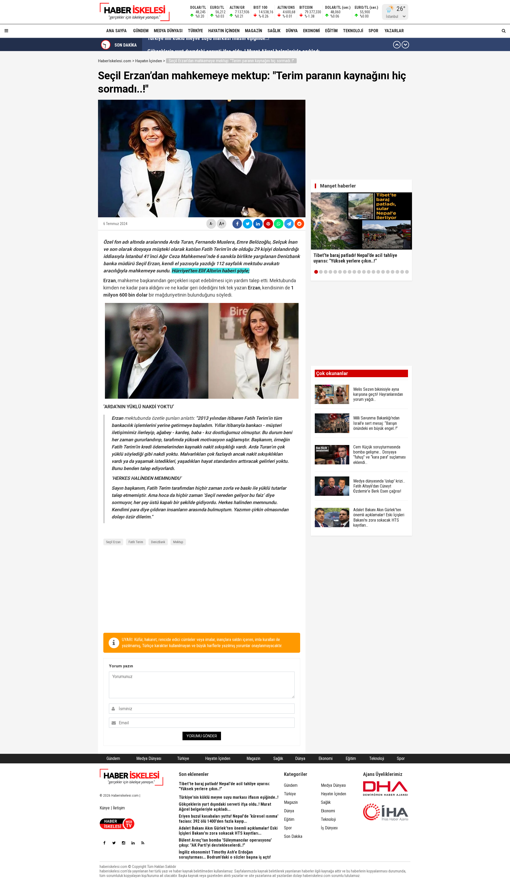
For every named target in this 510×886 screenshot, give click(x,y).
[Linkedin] (133, 843)
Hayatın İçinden (224, 30)
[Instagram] (123, 843)
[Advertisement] (73, 136)
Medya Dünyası (168, 30)
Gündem (140, 30)
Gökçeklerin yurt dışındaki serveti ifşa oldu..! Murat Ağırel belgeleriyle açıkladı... (235, 44)
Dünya (292, 30)
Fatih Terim (136, 542)
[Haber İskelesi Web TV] (117, 827)
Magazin (253, 30)
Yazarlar (394, 30)
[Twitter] (114, 843)
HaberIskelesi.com (114, 61)
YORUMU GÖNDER (201, 736)
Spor (373, 30)
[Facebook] (104, 843)
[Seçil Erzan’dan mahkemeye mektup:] (131, 12)
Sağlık (273, 30)
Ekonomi (311, 30)
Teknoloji (353, 30)
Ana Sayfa (116, 30)
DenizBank (158, 542)
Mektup (178, 542)
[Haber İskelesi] (131, 777)
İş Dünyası (329, 827)
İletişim (119, 807)
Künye (105, 807)
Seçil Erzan (113, 542)
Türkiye (195, 30)
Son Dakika (293, 836)
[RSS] (142, 843)
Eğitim (331, 30)
